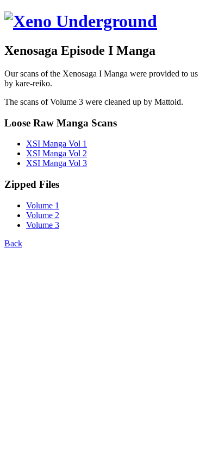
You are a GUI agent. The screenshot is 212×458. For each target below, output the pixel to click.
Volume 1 (42, 205)
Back (13, 243)
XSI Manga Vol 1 (56, 143)
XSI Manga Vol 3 (56, 163)
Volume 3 (42, 225)
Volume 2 (42, 215)
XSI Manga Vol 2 (56, 153)
